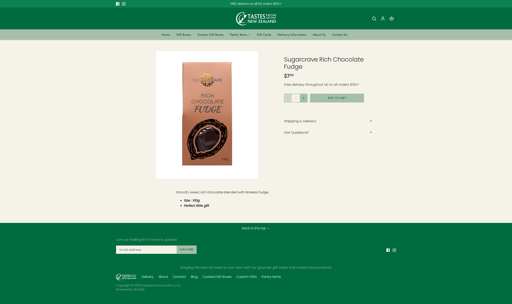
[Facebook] (451, 284)
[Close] (498, 235)
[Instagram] (457, 284)
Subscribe (484, 271)
